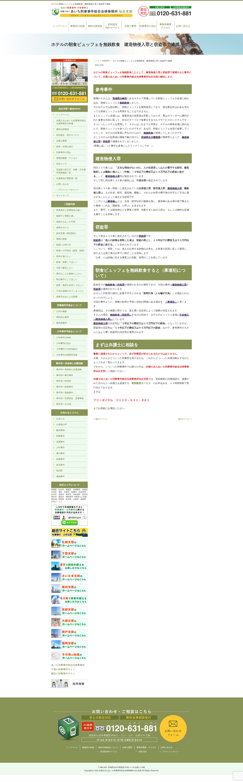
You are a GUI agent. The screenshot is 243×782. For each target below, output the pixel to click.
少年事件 (60, 447)
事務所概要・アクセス (66, 157)
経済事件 (60, 464)
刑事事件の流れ (148, 26)
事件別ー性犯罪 (63, 380)
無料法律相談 (95, 26)
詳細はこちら (56, 501)
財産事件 (60, 458)
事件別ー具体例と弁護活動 (69, 369)
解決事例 (60, 430)
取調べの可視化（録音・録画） (71, 250)
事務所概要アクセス (165, 25)
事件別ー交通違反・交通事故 (70, 398)
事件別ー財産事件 (64, 386)
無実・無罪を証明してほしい (70, 285)
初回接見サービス (141, 383)
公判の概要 (61, 311)
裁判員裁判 (61, 322)
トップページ (60, 26)
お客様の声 (61, 424)
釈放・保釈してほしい (66, 261)
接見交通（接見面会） (66, 233)
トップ (96, 60)
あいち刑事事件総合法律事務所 (68, 664)
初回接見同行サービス (112, 25)
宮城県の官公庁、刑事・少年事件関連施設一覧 (71, 171)
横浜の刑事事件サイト (63, 673)
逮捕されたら (62, 227)
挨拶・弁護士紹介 (64, 146)
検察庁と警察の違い (65, 215)
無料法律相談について (108, 747)
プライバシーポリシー (68, 189)
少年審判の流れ (63, 343)
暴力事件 (60, 453)
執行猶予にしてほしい (66, 279)
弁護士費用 (130, 26)
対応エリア (61, 163)
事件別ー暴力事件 (64, 375)
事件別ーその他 (63, 403)
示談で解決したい (64, 267)
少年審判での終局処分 (66, 348)
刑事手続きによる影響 (66, 296)
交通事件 (60, 441)
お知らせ (60, 418)
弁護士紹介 (142, 751)
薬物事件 (60, 476)
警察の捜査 (61, 238)
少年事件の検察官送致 (66, 354)
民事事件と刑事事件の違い (69, 210)
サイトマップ (62, 195)
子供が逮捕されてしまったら (70, 290)
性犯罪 (59, 470)
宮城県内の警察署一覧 (66, 178)
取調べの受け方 (63, 244)
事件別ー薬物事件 (64, 392)
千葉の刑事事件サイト (63, 669)
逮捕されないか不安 (65, 221)
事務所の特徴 (77, 26)
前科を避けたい (63, 256)
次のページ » (185, 419)
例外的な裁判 (62, 316)
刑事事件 (106, 60)
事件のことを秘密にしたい (69, 273)
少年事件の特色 (63, 337)
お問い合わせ (183, 26)
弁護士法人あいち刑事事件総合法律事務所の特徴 (71, 122)
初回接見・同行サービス (67, 134)
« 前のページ (100, 419)
